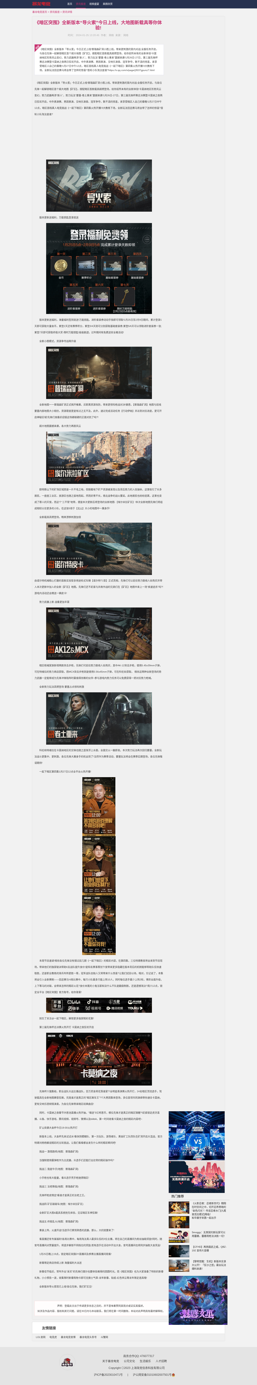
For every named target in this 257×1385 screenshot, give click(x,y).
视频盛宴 (94, 3)
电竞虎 (53, 1337)
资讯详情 (67, 11)
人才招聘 (161, 1361)
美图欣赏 (108, 3)
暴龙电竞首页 (39, 11)
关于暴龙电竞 (110, 1361)
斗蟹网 (104, 1337)
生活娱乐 (145, 1361)
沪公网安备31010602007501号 (152, 1374)
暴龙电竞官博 (68, 1337)
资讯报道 (81, 3)
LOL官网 (40, 1337)
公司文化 (129, 1361)
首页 (69, 3)
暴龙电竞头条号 (88, 1337)
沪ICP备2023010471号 (108, 1374)
